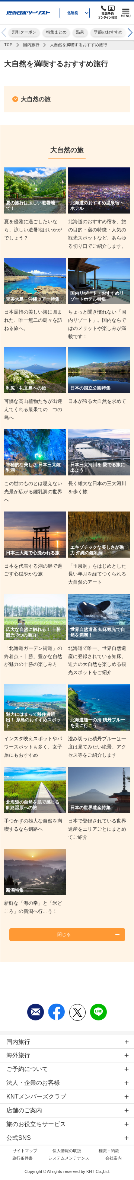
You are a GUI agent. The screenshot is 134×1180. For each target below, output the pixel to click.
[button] (130, 32)
